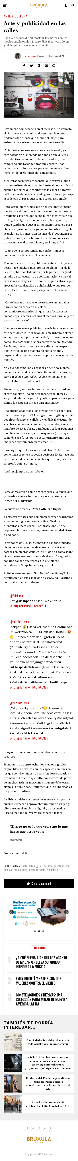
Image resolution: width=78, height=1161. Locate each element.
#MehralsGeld (20, 682)
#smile (59, 713)
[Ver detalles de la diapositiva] (39, 913)
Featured (48, 866)
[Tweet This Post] (31, 65)
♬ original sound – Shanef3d (28, 605)
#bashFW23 (42, 601)
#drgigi (15, 718)
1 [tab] (35, 931)
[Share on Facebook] (24, 65)
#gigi (69, 713)
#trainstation (58, 708)
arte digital (35, 866)
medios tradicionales (15, 869)
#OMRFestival (61, 672)
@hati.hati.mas (19, 621)
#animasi (16, 723)
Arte (24, 866)
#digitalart (63, 728)
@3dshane (16, 595)
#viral (55, 723)
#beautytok (65, 718)
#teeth (26, 718)
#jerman (30, 723)
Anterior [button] (12, 912)
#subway (38, 718)
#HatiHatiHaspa (44, 642)
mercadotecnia (36, 869)
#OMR (14, 677)
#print (56, 601)
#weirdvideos (43, 713)
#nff (40, 723)
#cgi (47, 723)
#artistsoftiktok (21, 733)
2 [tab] (39, 931)
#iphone (26, 713)
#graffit (15, 728)
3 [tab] (43, 931)
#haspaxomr (42, 672)
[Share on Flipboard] (39, 65)
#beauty (50, 718)
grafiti (57, 866)
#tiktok (65, 723)
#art (52, 728)
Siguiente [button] (66, 912)
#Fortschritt (29, 677)
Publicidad (52, 869)
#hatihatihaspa (21, 672)
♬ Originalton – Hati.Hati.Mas (29, 687)
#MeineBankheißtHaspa (49, 682)
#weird (15, 713)
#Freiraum (46, 677)
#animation (39, 728)
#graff (25, 728)
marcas (66, 866)
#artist (38, 733)
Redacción (31, 55)
